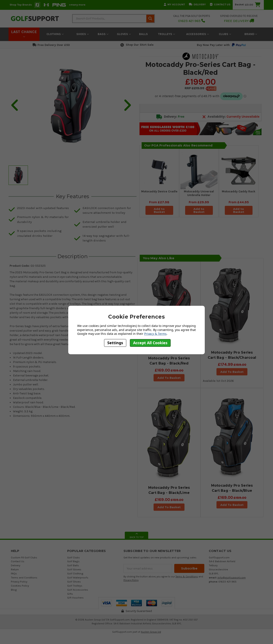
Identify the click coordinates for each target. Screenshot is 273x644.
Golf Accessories (77, 589)
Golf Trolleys (74, 585)
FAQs (14, 573)
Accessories (196, 34)
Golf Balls (73, 565)
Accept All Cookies (150, 342)
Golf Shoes (74, 581)
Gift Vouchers (75, 597)
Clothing (54, 34)
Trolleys (165, 34)
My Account (176, 4)
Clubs (224, 34)
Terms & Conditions (187, 576)
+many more (77, 4)
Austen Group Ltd (151, 631)
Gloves (123, 34)
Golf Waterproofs (77, 577)
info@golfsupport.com (232, 577)
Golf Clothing (75, 573)
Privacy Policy (19, 581)
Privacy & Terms (155, 334)
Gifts (70, 593)
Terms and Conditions (24, 577)
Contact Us (222, 4)
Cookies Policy (20, 585)
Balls (143, 34)
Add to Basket (159, 210)
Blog (14, 589)
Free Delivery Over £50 (54, 45)
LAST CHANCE (24, 31)
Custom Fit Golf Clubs (24, 557)
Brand (249, 34)
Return (15, 569)
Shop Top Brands (21, 4)
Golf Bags (73, 561)
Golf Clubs (73, 557)
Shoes (81, 34)
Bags (102, 34)
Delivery (200, 4)
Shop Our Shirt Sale (140, 45)
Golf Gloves (74, 569)
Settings (115, 342)
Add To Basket (169, 377)
